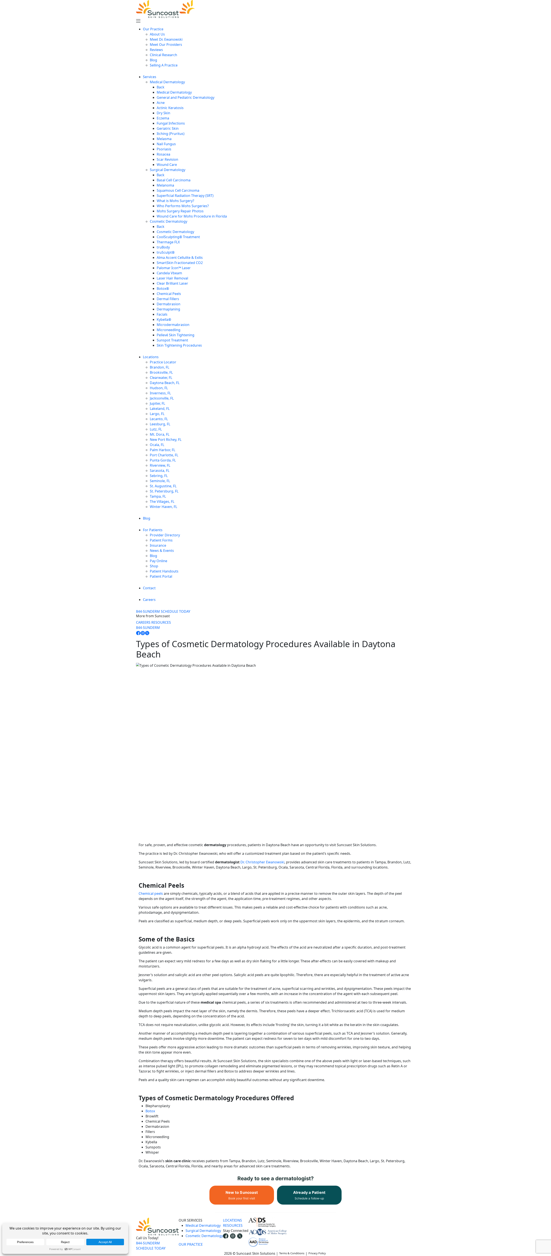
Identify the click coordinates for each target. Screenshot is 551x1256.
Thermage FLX (168, 242)
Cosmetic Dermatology (168, 221)
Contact (149, 588)
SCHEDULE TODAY (151, 1248)
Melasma (164, 138)
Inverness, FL (160, 393)
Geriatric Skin (168, 128)
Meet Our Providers (166, 44)
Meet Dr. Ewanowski (166, 39)
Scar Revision (167, 159)
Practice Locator (163, 362)
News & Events (162, 550)
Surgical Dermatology (167, 169)
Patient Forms (161, 540)
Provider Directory (165, 535)
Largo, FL (157, 413)
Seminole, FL (160, 480)
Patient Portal (161, 576)
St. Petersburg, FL (164, 491)
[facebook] (225, 1235)
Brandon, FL (159, 367)
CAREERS (143, 622)
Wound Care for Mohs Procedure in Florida (192, 216)
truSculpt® (166, 252)
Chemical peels (151, 893)
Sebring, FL (159, 475)
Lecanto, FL (159, 419)
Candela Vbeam (169, 273)
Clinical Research (163, 54)
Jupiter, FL (157, 403)
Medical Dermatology (167, 82)
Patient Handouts (164, 571)
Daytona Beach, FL (165, 382)
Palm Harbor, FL (162, 449)
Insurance (158, 545)
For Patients (153, 530)
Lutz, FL (156, 429)
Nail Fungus (166, 144)
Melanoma (165, 185)
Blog (153, 60)
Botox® (163, 288)
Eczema (163, 118)
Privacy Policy (317, 1253)
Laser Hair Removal (172, 278)
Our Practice (153, 29)
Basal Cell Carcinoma (173, 180)
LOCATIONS (232, 1220)
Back (160, 87)
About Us (157, 34)
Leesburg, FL (160, 424)
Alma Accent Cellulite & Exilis (180, 257)
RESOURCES (161, 622)
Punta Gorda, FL (163, 460)
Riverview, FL (160, 465)
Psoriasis (164, 149)
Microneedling (168, 329)
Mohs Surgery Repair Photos (180, 211)
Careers (149, 599)
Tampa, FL (158, 496)
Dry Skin (163, 113)
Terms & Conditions (291, 1253)
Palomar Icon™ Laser (174, 267)
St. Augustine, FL (163, 486)
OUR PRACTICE (191, 1244)
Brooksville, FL (161, 372)
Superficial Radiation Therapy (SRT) (185, 195)
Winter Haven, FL (163, 506)
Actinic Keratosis (170, 107)
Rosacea (163, 154)
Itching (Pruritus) (170, 133)
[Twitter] (239, 1235)
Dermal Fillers (168, 298)
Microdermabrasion (173, 324)
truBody (163, 247)
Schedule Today (175, 611)
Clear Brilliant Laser (172, 283)
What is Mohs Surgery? (175, 200)
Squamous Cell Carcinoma (178, 190)
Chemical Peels (169, 293)
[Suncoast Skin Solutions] (179, 8)
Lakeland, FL (160, 408)
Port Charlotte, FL (164, 455)
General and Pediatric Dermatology (185, 97)
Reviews (156, 49)
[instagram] (232, 1235)
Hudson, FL (159, 388)
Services (149, 76)
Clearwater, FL (161, 377)
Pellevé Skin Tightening (175, 335)
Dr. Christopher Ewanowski (262, 862)
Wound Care (167, 164)
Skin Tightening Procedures (179, 345)
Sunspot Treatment (172, 340)
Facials (162, 314)
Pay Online (158, 561)
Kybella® (164, 319)
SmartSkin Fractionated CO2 (180, 262)
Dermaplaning (168, 309)
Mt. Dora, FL (159, 434)
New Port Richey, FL (165, 439)
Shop (154, 566)
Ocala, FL (157, 444)
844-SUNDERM (148, 611)
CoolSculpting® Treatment (178, 237)
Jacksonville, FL (162, 398)
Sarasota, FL (159, 470)
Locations (151, 357)
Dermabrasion (168, 304)
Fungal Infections (171, 123)
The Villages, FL (162, 501)
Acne (161, 102)
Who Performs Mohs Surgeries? (183, 206)
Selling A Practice (164, 65)
